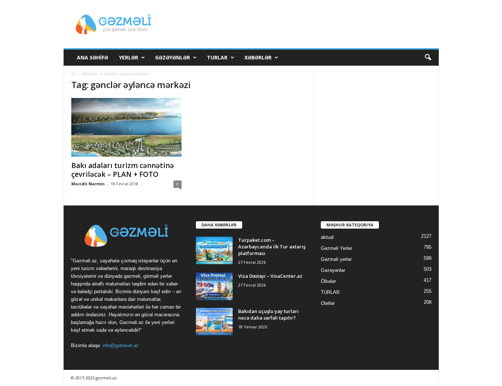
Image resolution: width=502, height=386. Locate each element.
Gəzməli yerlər (336, 259)
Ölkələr (328, 281)
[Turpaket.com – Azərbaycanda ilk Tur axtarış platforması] (214, 250)
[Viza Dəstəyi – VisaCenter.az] (214, 286)
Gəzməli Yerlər (336, 248)
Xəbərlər (258, 57)
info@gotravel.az (121, 345)
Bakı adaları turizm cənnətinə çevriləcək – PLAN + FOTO (122, 170)
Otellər (328, 303)
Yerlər (128, 57)
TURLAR (217, 57)
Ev (73, 73)
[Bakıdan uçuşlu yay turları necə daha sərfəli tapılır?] (214, 321)
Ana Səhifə (92, 57)
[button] (428, 58)
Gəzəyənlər (172, 57)
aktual (327, 237)
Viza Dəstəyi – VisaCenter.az (270, 276)
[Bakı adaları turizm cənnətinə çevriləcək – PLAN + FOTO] (126, 127)
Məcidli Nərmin (88, 183)
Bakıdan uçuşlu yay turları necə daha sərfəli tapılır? (268, 314)
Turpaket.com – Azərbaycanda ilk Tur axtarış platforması (271, 246)
